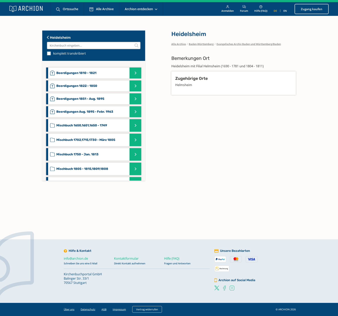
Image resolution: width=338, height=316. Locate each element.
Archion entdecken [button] (139, 9)
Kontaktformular (126, 258)
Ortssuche (70, 9)
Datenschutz (88, 309)
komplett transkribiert (69, 53)
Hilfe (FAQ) (260, 11)
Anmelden (227, 11)
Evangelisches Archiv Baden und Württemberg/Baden (249, 44)
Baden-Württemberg (201, 44)
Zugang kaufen (311, 9)
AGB (104, 309)
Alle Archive (104, 9)
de (275, 11)
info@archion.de (76, 258)
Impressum (119, 309)
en (285, 11)
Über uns (69, 309)
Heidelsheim (60, 37)
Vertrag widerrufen (147, 309)
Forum (244, 11)
